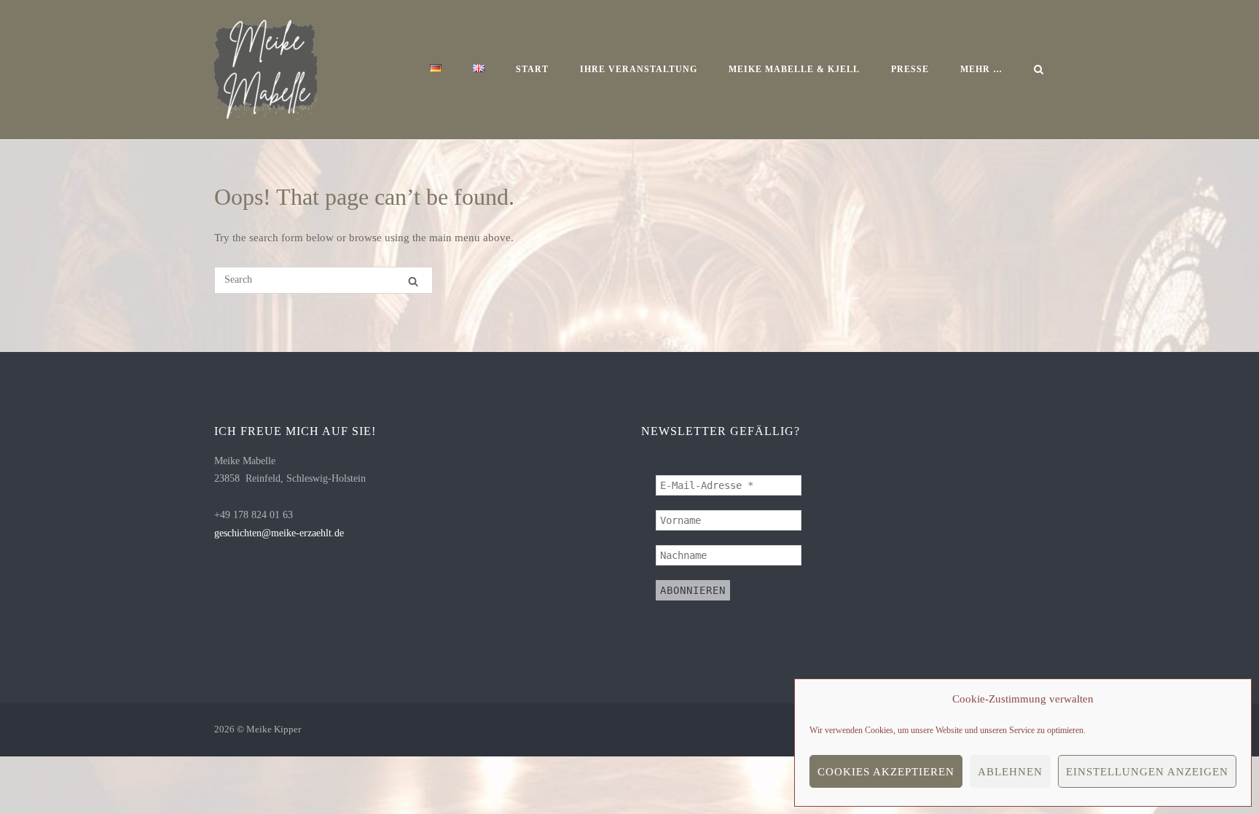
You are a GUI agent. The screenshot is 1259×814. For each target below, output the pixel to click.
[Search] (413, 281)
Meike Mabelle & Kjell (794, 69)
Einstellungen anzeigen (1147, 772)
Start (532, 69)
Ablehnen (1010, 772)
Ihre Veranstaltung (638, 69)
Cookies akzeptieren (885, 772)
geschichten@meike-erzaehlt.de (279, 533)
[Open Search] (1038, 70)
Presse (910, 69)
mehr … (981, 69)
